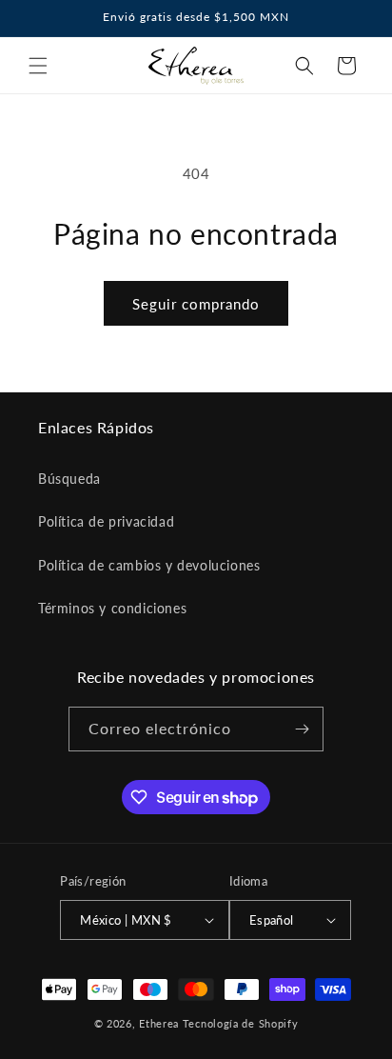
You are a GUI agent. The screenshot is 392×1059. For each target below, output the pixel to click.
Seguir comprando (196, 303)
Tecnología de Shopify (241, 1023)
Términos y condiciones (112, 608)
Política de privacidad (106, 521)
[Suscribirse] (302, 729)
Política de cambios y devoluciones (149, 565)
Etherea (159, 1023)
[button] (38, 66)
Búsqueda (69, 478)
